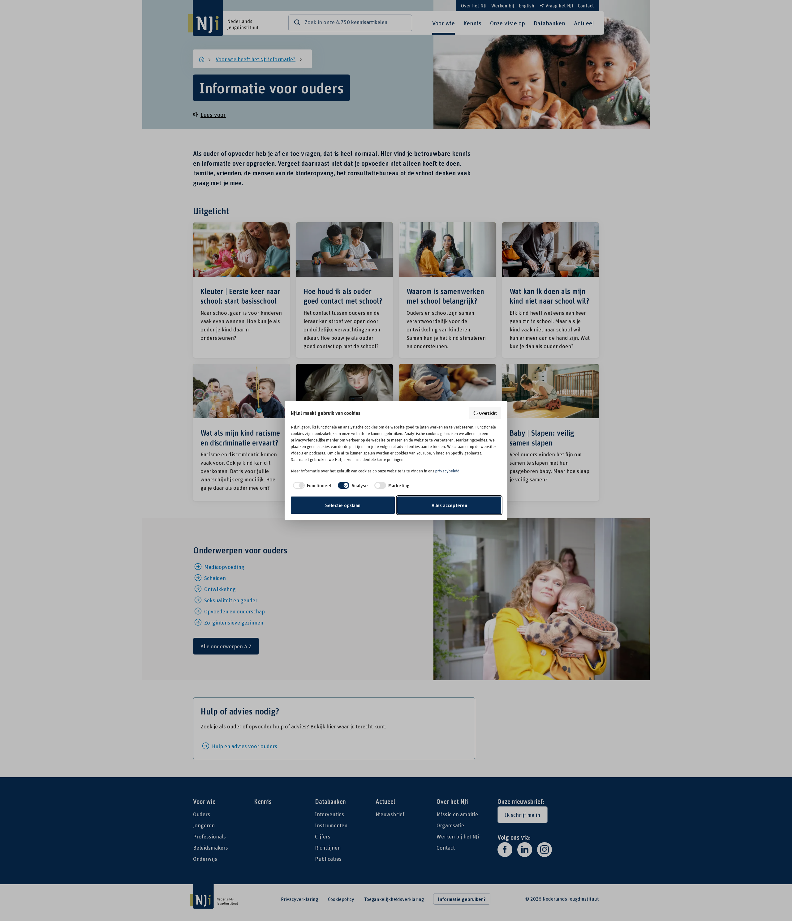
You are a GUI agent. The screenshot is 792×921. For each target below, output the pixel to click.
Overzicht (488, 413)
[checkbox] (311, 485)
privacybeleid (447, 471)
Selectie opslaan (342, 505)
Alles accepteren (449, 505)
